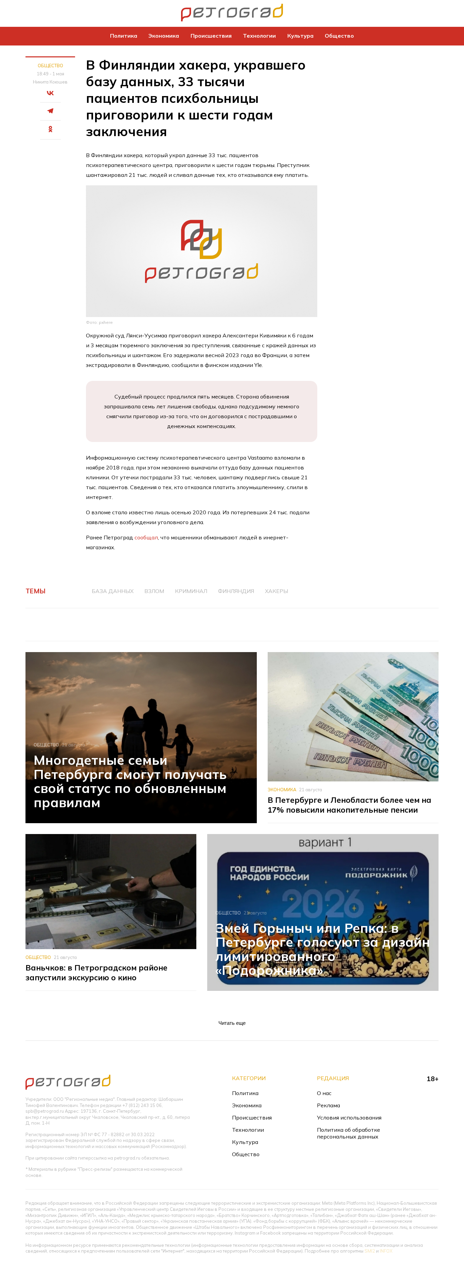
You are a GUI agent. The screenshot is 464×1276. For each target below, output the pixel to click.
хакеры (276, 591)
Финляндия (236, 591)
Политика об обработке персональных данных (348, 1133)
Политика (123, 35)
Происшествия (211, 35)
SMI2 (369, 1251)
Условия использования (349, 1117)
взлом (154, 591)
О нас (324, 1093)
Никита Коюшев (50, 82)
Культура (300, 35)
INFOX (386, 1251)
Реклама (328, 1105)
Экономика (163, 35)
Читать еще (232, 1023)
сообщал (146, 537)
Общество (339, 35)
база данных (112, 591)
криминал (191, 591)
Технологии (259, 35)
